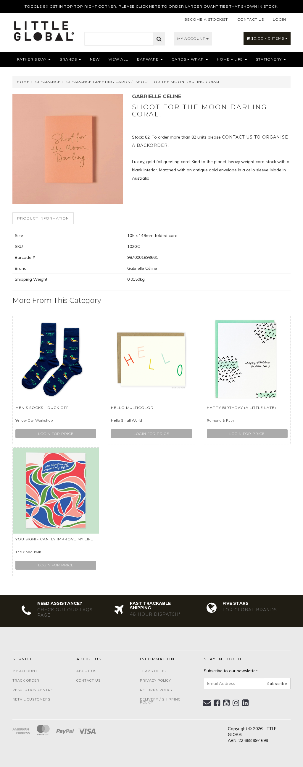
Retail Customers (31, 699)
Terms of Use (154, 671)
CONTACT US (250, 19)
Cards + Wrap (188, 59)
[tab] (43, 218)
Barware (148, 59)
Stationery (269, 59)
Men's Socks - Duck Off (42, 407)
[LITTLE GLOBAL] (43, 29)
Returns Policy (156, 690)
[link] (217, 703)
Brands (68, 59)
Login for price (56, 433)
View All (118, 59)
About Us (86, 671)
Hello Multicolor (132, 407)
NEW (95, 59)
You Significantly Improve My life (54, 539)
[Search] (159, 39)
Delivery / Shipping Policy (160, 700)
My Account (191, 38)
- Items (268, 38)
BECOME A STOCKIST (206, 19)
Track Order (25, 680)
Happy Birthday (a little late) (241, 407)
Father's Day (32, 59)
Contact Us (88, 680)
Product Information (43, 218)
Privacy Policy (155, 680)
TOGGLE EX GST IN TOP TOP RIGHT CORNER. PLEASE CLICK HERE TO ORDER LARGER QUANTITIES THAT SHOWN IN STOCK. (152, 6)
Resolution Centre (32, 690)
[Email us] (207, 703)
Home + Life (230, 59)
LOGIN (279, 19)
